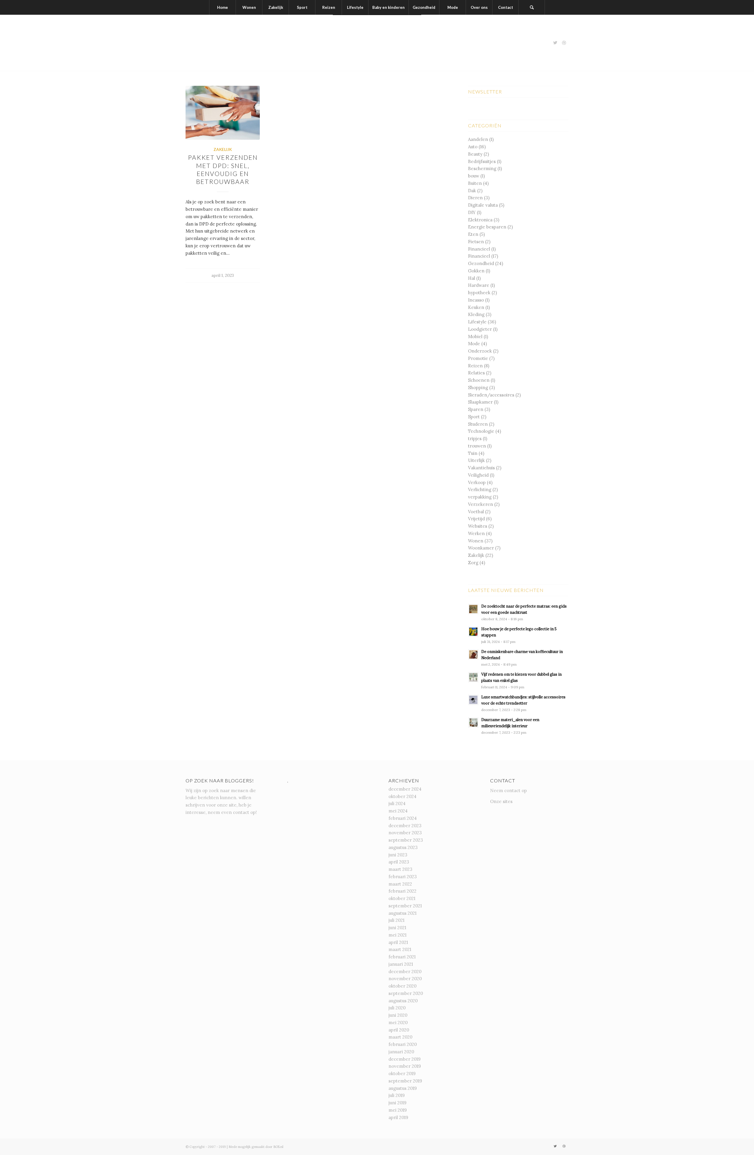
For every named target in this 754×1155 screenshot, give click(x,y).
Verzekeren (480, 504)
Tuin (472, 453)
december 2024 (404, 789)
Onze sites (501, 801)
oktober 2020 (402, 986)
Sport (474, 416)
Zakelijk (223, 149)
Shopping (478, 387)
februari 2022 (402, 891)
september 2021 (405, 906)
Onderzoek (480, 351)
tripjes (475, 438)
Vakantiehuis (481, 467)
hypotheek (479, 292)
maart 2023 (400, 869)
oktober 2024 (402, 796)
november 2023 (405, 832)
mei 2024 (398, 811)
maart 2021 (399, 949)
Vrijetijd (476, 518)
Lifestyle (477, 322)
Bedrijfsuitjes (482, 161)
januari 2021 (400, 964)
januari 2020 (401, 1051)
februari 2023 (402, 876)
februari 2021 (402, 957)
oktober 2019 (402, 1073)
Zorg (473, 562)
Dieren (475, 197)
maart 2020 (400, 1037)
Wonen (475, 541)
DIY (472, 212)
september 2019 (405, 1081)
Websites (477, 526)
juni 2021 (397, 927)
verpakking (480, 497)
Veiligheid (478, 475)
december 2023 (404, 825)
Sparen (475, 409)
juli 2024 (397, 803)
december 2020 (404, 971)
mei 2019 (397, 1110)
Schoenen (479, 380)
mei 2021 (397, 935)
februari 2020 (402, 1044)
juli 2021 (396, 920)
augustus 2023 (403, 847)
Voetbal (476, 511)
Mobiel (475, 336)
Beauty (475, 154)
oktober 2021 (401, 898)
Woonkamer (481, 548)
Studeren (478, 424)
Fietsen (476, 241)
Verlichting (479, 489)
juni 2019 (397, 1102)
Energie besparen (487, 227)
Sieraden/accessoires (491, 395)
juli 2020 (397, 1008)
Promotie (478, 358)
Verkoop (477, 482)
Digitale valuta (483, 205)
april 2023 (398, 862)
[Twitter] (555, 42)
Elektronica (480, 220)
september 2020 (405, 993)
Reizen (475, 365)
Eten (473, 234)
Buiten (475, 183)
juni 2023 (397, 855)
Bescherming (482, 168)
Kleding (476, 314)
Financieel (479, 249)
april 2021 (398, 942)
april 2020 (398, 1030)
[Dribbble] (564, 42)
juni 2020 (397, 1015)
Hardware (478, 285)
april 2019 (398, 1117)
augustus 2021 (402, 913)
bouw (473, 176)
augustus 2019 (402, 1088)
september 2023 (405, 840)
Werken (476, 533)
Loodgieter (480, 329)
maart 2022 (400, 884)
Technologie (481, 431)
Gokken (476, 271)
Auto (472, 146)
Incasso (476, 300)
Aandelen (478, 139)
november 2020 (405, 978)
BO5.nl (278, 1147)
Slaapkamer (480, 402)
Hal (471, 278)
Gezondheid (481, 263)
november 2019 (404, 1066)
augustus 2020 (403, 1000)
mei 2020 (398, 1022)
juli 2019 (396, 1095)
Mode (474, 343)
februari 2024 (402, 818)
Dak (472, 190)
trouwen (477, 446)
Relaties (476, 373)
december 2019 (404, 1059)
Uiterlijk (476, 460)
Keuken (476, 307)
